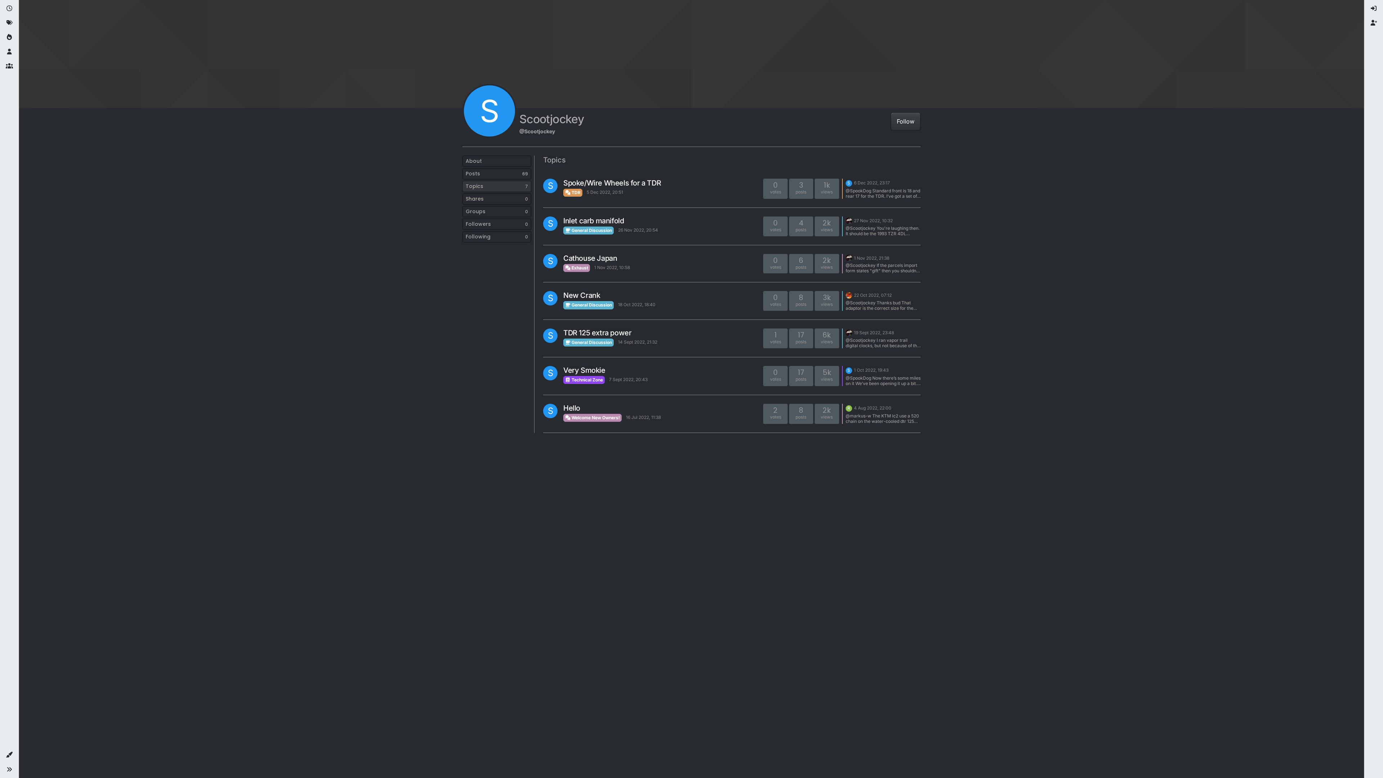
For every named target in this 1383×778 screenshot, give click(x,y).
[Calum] (849, 220)
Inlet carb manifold (593, 220)
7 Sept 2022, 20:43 (628, 379)
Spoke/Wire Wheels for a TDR (612, 183)
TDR (575, 192)
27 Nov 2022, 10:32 (873, 220)
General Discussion (591, 230)
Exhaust (579, 267)
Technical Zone (586, 380)
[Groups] (9, 66)
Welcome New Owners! (595, 417)
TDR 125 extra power (597, 332)
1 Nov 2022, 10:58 (612, 267)
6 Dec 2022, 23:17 (872, 182)
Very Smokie (584, 370)
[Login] (1373, 8)
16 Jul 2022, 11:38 (643, 417)
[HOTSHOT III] (849, 294)
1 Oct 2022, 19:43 (871, 370)
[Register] (1373, 23)
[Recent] (9, 8)
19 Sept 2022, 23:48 (874, 332)
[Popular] (9, 37)
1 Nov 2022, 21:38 (871, 258)
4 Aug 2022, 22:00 (872, 408)
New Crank (581, 295)
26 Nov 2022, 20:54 (638, 230)
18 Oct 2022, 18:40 (636, 304)
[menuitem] (1373, 8)
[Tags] (9, 23)
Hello (571, 408)
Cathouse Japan (590, 258)
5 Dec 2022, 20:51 (605, 192)
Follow (905, 121)
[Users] (9, 52)
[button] (9, 755)
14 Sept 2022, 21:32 (637, 342)
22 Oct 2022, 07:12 (873, 295)
